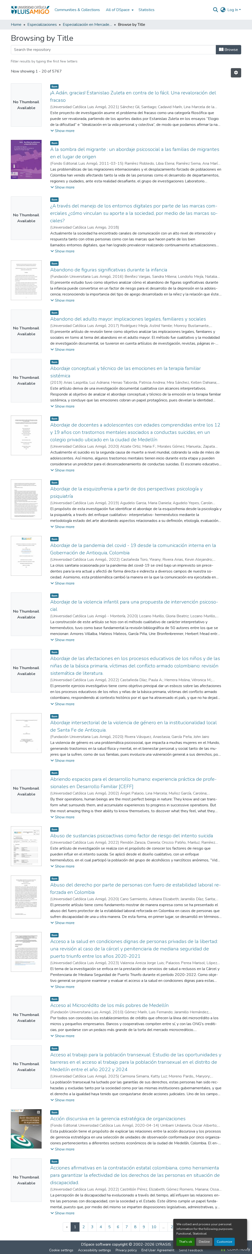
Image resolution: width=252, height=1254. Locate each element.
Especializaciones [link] (42, 24)
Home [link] (16, 24)
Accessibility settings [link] (94, 1250)
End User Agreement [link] (158, 1250)
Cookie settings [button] (61, 1250)
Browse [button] (230, 49)
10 (153, 1227)
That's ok (185, 1241)
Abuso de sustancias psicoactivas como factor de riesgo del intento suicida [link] (131, 835)
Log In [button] (233, 10)
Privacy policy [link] (126, 1250)
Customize (224, 1241)
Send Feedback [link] (191, 1250)
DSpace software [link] (96, 1244)
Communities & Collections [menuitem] (77, 10)
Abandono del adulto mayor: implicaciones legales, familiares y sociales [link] (128, 319)
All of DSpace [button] (118, 10)
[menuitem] (119, 10)
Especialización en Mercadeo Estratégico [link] (87, 24)
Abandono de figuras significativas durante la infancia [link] (108, 269)
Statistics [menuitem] (147, 10)
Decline (204, 1241)
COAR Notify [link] (238, 1249)
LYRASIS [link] (163, 1244)
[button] (30, 10)
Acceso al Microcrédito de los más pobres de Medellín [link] (109, 1005)
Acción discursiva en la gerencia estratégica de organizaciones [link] (118, 1118)
